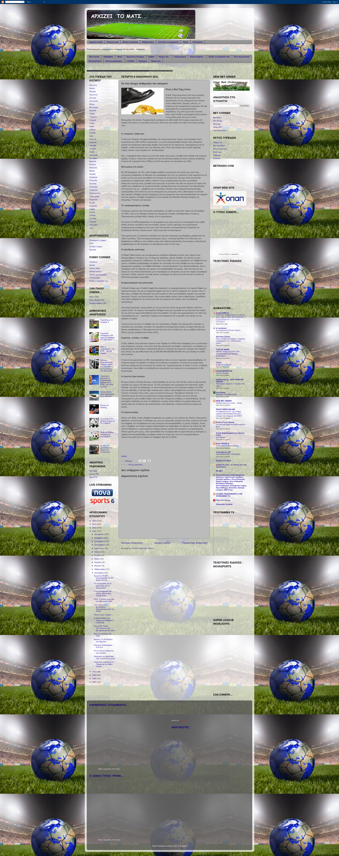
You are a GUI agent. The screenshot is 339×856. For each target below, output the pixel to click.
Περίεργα (142, 61)
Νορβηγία (93, 177)
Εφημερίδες (107, 769)
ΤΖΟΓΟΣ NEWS (222, 350)
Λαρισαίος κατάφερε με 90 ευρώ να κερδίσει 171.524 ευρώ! (107, 336)
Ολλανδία (93, 180)
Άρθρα (151, 57)
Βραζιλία (92, 110)
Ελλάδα (92, 133)
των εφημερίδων (234, 254)
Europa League (95, 247)
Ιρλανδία (92, 146)
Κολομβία (93, 158)
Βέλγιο (92, 104)
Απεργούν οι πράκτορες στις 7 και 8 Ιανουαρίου (104, 657)
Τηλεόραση (197, 42)
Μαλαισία (93, 168)
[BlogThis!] (142, 461)
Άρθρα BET (218, 127)
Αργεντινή (93, 95)
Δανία (91, 126)
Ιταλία (91, 152)
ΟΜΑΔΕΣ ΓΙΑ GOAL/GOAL (226, 395)
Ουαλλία (92, 184)
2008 (94, 679)
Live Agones (220, 437)
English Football (223, 461)
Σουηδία (92, 219)
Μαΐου (97, 559)
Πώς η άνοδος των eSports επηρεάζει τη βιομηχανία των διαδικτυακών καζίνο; (230, 341)
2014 (94, 521)
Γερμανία (93, 117)
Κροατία (92, 161)
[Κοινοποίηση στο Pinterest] (149, 461)
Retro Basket (94, 300)
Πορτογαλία (94, 196)
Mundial (92, 250)
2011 (94, 531)
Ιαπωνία (92, 139)
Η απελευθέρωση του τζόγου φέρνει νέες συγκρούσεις (103, 593)
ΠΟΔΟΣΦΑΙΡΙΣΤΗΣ (224, 371)
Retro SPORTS (222, 444)
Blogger (183, 846)
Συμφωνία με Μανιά (223, 365)
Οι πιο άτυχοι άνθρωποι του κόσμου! (104, 652)
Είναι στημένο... (197, 57)
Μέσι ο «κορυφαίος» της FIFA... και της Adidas (107, 350)
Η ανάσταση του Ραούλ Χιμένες (228, 330)
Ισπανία (92, 149)
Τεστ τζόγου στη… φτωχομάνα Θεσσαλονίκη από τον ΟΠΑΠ (104, 608)
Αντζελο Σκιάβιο (222, 373)
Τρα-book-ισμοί (219, 130)
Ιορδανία (93, 142)
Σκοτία (92, 212)
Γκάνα (91, 123)
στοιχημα (182, 720)
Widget (100, 769)
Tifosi (218, 363)
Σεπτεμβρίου (100, 545)
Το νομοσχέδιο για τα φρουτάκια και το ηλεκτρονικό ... (102, 586)
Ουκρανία (93, 190)
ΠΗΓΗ (124, 456)
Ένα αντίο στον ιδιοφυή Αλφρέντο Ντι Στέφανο (107, 421)
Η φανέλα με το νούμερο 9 (106, 321)
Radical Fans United (225, 422)
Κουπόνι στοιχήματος (168, 42)
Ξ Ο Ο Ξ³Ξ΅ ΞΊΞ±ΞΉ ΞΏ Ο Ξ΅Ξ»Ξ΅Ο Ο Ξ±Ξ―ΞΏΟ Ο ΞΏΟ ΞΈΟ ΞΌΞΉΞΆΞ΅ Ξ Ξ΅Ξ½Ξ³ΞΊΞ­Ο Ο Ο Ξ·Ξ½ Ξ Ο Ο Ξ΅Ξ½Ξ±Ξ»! (231, 318)
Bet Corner (94, 57)
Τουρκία (92, 222)
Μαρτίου (98, 566)
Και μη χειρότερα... (114, 61)
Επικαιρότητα (95, 61)
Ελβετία (92, 130)
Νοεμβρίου (99, 538)
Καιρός (118, 769)
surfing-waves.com (231, 687)
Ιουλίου (97, 552)
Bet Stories (217, 121)
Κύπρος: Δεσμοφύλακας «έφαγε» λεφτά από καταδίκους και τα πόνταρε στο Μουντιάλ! (106, 365)
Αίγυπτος (93, 85)
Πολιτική (216, 158)
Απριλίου (98, 562)
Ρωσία (92, 203)
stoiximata (220, 392)
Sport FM (93, 477)
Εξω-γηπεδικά (219, 146)
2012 (94, 528)
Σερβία (92, 209)
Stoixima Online (223, 337)
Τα (220, 254)
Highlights (108, 57)
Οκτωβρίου (99, 541)
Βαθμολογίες (148, 42)
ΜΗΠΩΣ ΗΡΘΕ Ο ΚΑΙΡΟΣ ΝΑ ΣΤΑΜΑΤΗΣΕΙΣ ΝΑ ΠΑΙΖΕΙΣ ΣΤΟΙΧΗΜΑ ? (227, 354)
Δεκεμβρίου (99, 534)
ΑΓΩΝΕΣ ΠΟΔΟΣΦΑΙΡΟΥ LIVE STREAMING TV (229, 495)
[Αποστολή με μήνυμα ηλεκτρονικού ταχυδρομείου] (139, 461)
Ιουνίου (97, 555)
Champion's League (97, 240)
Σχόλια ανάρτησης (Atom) (143, 548)
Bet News (217, 118)
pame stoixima (168, 71)
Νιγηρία (92, 174)
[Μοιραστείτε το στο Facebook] (147, 461)
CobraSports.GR (223, 452)
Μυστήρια (217, 152)
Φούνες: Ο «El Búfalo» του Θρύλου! (103, 640)
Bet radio (93, 471)
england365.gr (222, 313)
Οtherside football (224, 504)
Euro (91, 243)
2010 (94, 672)
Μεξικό (92, 171)
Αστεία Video (94, 268)
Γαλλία (92, 114)
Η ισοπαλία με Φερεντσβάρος (227, 446)
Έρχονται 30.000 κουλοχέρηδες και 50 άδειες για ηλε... (103, 578)
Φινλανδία (93, 225)
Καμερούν (93, 155)
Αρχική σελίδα (96, 42)
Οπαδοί (130, 61)
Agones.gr (160, 71)
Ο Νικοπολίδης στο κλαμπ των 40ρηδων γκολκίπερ (103, 620)
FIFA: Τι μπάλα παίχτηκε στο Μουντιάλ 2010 (104, 600)
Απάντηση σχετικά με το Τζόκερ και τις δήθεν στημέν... (104, 664)
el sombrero (221, 328)
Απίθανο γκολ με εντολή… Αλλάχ (229, 403)
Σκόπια (92, 215)
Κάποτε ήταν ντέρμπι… (103, 615)
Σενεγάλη (93, 206)
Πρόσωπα (155, 61)
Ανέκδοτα (93, 262)
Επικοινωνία (112, 42)
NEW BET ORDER (224, 401)
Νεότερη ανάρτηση (131, 542)
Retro (119, 57)
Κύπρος (92, 165)
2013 (94, 524)
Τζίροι (185, 42)
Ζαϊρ (91, 136)
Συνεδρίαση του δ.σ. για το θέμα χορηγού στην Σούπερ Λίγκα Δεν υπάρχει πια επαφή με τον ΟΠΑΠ (229, 414)
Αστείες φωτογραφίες (98, 275)
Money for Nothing (104, 406)
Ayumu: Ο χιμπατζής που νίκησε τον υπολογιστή (106, 449)
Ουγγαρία (93, 187)
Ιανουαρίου (99, 573)
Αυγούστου (99, 548)
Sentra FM (93, 474)
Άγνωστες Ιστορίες (135, 57)
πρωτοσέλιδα (225, 254)
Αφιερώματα (180, 57)
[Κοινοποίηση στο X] (144, 461)
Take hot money (223, 500)
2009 (94, 675)
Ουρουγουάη (94, 193)
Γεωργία (92, 120)
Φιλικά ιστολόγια (130, 42)
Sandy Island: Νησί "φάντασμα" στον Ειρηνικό (107, 394)
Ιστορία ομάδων (96, 303)
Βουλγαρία (93, 107)
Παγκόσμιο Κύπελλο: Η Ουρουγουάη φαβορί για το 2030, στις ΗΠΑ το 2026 (106, 381)
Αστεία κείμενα (95, 272)
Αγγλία (92, 88)
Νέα (113, 769)
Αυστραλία (93, 101)
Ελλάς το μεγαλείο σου (219, 57)
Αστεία (92, 265)
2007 (94, 682)
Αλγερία (92, 92)
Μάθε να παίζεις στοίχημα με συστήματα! (106, 434)
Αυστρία (92, 98)
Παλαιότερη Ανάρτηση (194, 542)
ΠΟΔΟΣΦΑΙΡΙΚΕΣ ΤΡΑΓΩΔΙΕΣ (228, 454)
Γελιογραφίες (94, 278)
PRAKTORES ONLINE (225, 409)
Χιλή (91, 228)
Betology (216, 124)
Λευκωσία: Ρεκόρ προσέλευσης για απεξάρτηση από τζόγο (104, 628)
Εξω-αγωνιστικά (241, 57)
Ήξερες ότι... (164, 57)
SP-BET (219, 471)
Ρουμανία (93, 200)
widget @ (222, 687)
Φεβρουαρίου (100, 569)
